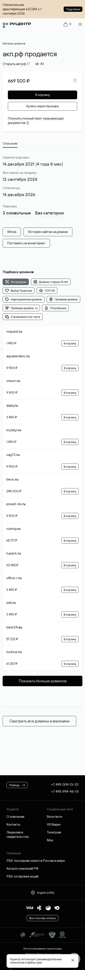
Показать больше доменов (42, 680)
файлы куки (34, 962)
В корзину (42, 95)
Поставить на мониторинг (26, 243)
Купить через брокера (42, 106)
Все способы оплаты (42, 918)
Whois (11, 232)
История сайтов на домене (48, 232)
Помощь (14, 785)
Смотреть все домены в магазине (39, 721)
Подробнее (73, 9)
